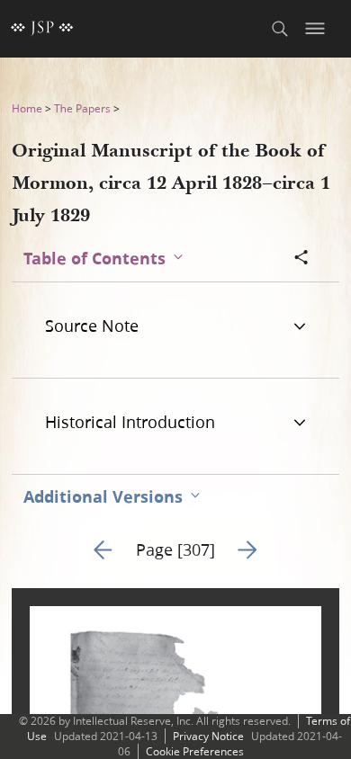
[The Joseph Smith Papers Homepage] (42, 29)
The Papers (82, 108)
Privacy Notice (208, 736)
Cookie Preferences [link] (195, 751)
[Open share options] (301, 259)
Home (27, 108)
